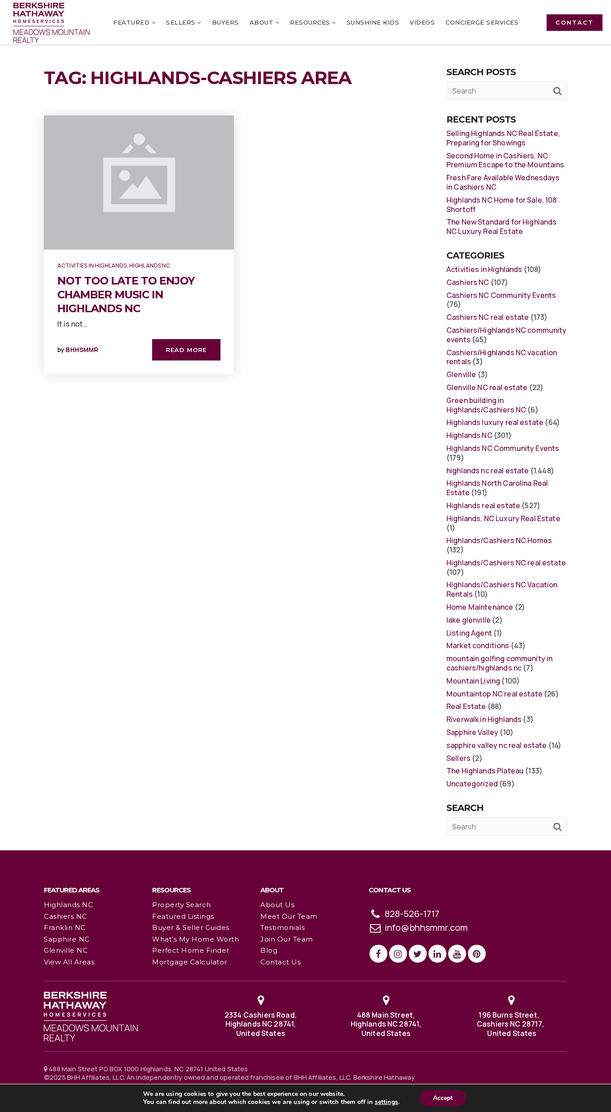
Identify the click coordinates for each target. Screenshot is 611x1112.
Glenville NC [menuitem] (66, 950)
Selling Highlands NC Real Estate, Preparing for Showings (503, 138)
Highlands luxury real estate (494, 422)
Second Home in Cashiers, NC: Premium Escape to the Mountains (505, 160)
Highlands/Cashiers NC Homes (499, 540)
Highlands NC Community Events (502, 448)
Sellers (458, 758)
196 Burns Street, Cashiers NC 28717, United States (511, 1024)
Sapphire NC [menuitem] (67, 939)
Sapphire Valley (472, 732)
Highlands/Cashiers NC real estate (506, 563)
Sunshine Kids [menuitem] (373, 22)
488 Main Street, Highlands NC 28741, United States (386, 1024)
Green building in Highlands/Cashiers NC (486, 405)
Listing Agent (469, 633)
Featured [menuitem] (132, 22)
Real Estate (466, 706)
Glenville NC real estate (487, 387)
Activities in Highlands (92, 265)
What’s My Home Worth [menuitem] (195, 939)
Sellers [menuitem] (181, 22)
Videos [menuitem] (422, 22)
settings (386, 1102)
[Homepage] (51, 23)
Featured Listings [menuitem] (183, 916)
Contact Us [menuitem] (280, 962)
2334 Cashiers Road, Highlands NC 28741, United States (261, 1024)
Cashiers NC (467, 282)
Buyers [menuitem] (225, 22)
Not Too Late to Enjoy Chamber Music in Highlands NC (126, 294)
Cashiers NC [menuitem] (65, 916)
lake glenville (468, 620)
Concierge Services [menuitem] (482, 22)
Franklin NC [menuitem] (65, 927)
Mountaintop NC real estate (494, 694)
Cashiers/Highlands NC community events (506, 334)
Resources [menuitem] (311, 22)
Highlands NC (149, 265)
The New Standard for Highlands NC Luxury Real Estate (501, 226)
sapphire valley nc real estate (496, 745)
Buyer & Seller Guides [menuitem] (190, 927)
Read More (186, 349)
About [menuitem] (263, 22)
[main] (305, 424)
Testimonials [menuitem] (282, 927)
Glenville (461, 374)
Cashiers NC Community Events (501, 295)
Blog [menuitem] (268, 950)
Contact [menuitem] (575, 22)
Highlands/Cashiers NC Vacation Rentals (502, 589)
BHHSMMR (82, 349)
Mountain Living (473, 681)
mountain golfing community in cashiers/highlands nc (499, 663)
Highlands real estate (483, 505)
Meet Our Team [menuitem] (289, 916)
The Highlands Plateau (485, 771)
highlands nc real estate (487, 470)
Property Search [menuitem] (181, 904)
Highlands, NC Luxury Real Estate (503, 518)
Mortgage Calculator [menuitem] (189, 962)
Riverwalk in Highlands (484, 719)
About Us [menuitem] (277, 904)
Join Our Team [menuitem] (286, 939)
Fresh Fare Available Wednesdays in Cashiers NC (503, 182)
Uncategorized (472, 784)
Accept (443, 1098)
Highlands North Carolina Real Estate (497, 487)
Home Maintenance (479, 607)
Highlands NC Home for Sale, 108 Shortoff (501, 204)
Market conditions (477, 645)
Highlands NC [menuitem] (68, 904)
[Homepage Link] (91, 1015)
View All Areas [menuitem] (69, 962)
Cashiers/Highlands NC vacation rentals (501, 357)
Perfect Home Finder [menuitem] (190, 950)
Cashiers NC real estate (487, 317)
